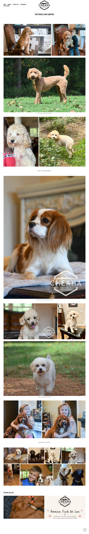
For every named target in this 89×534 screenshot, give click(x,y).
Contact (9, 4)
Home (5, 4)
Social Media (6, 6)
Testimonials (23, 4)
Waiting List (16, 4)
